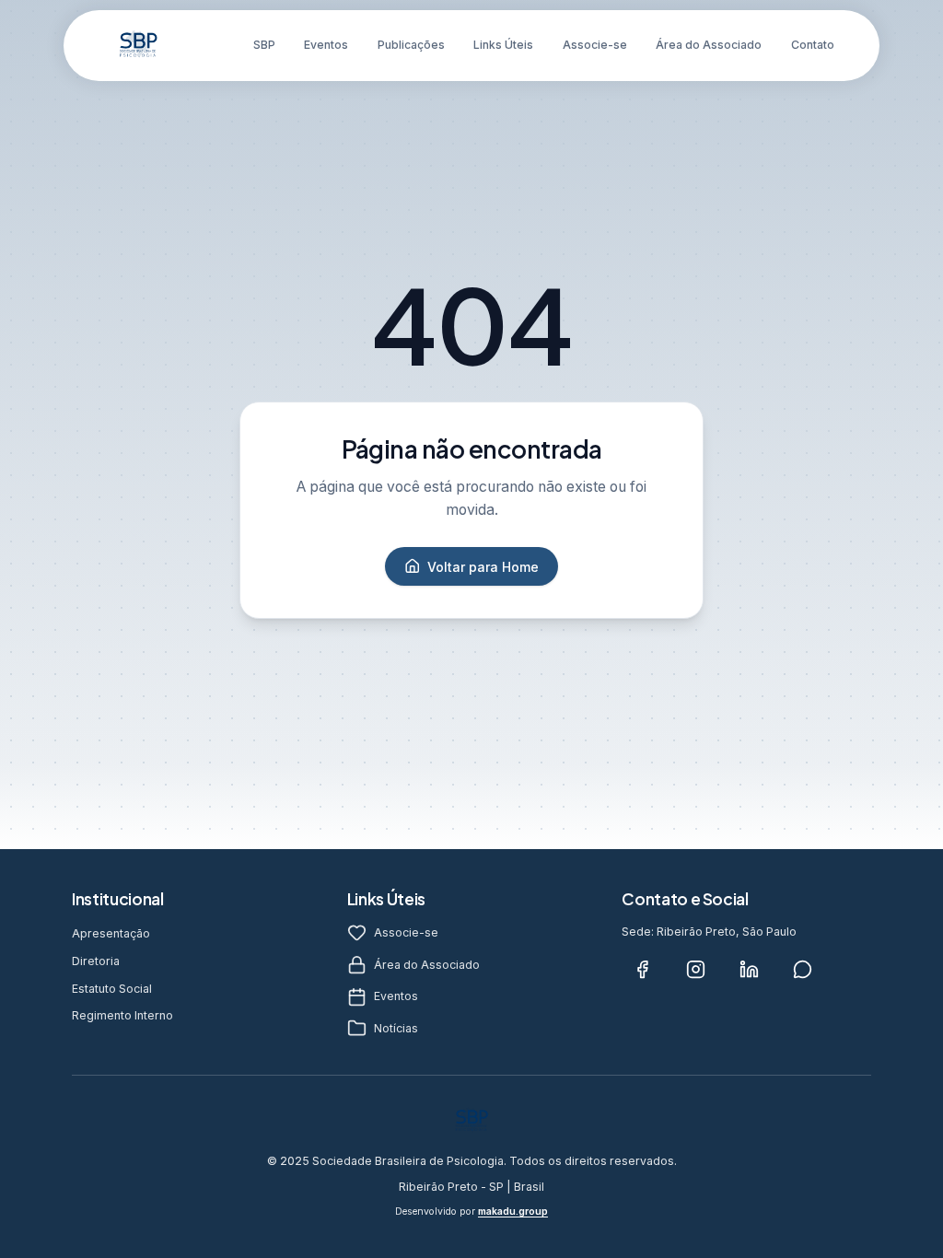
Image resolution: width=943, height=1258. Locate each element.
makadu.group (513, 1211)
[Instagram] (695, 969)
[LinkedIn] (748, 969)
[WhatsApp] (802, 969)
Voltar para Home (483, 567)
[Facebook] (642, 969)
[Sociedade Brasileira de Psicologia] (138, 45)
